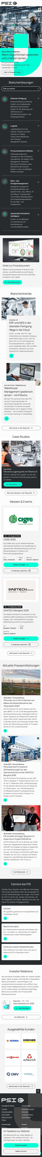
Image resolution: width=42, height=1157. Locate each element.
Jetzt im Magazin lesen (12, 72)
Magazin (4, 1128)
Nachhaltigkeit (26, 1117)
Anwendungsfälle (7, 1112)
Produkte (4, 1109)
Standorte (25, 1128)
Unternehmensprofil (28, 1109)
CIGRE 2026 (10, 539)
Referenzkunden (7, 1117)
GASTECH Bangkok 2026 (16, 610)
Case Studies (6, 1114)
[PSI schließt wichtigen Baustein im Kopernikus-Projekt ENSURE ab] (5, 863)
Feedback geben (21, 1145)
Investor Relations (27, 1114)
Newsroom (25, 1112)
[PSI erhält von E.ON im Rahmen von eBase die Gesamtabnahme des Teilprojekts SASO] (5, 730)
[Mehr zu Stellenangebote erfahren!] (5, 938)
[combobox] (19, 89)
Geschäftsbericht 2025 (23, 1003)
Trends (4, 1120)
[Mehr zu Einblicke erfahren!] (5, 956)
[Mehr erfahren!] (11, 356)
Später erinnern (21, 1151)
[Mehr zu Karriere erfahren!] (5, 918)
